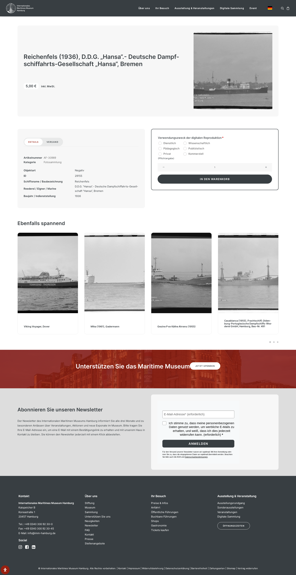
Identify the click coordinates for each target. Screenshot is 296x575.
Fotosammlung (52, 162)
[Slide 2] (274, 342)
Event (253, 8)
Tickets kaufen (160, 530)
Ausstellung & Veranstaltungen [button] (194, 8)
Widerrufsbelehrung (152, 568)
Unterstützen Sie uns (97, 516)
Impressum (134, 568)
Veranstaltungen (227, 512)
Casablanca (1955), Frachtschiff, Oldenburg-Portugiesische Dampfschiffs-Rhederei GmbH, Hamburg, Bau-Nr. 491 (181, 323)
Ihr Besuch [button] (162, 8)
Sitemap (231, 568)
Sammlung (91, 512)
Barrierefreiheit (199, 568)
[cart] (287, 8)
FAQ (87, 530)
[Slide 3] (277, 342)
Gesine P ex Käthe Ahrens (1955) (110, 326)
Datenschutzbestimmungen (196, 457)
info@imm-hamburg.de (42, 533)
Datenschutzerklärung (177, 568)
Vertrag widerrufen (247, 568)
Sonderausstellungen (230, 507)
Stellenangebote (95, 543)
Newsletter (91, 525)
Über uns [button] (144, 8)
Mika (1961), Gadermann (38, 326)
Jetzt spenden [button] (205, 366)
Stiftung (89, 503)
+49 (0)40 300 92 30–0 (38, 524)
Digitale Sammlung (232, 8)
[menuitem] (144, 8)
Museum (90, 507)
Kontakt (89, 534)
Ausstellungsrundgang (231, 503)
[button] (270, 8)
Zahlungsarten (217, 568)
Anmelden (198, 443)
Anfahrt (155, 507)
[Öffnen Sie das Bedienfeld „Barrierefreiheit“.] (5, 569)
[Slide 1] (270, 342)
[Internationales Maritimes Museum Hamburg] (26, 8)
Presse (89, 539)
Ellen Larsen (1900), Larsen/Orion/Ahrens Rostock (241, 325)
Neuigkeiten (92, 521)
